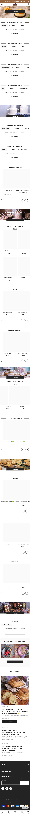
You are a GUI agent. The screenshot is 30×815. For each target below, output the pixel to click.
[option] (15, 12)
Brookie (7, 585)
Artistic (4, 149)
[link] (8, 813)
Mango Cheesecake (22, 353)
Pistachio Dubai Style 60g (23, 544)
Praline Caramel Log (22, 312)
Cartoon (17, 67)
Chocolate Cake (22, 250)
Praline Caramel (7, 250)
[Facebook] (2, 788)
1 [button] (13, 412)
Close (28, 1)
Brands (12, 88)
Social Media (5, 128)
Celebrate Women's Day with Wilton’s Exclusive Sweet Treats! (13, 748)
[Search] (6, 4)
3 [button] (16, 412)
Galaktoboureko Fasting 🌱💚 (7, 501)
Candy (14, 149)
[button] (1, 651)
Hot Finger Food (6, 625)
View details (9, 721)
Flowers (23, 25)
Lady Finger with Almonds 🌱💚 (7, 441)
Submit (24, 783)
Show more (14, 34)
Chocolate (24, 149)
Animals (17, 128)
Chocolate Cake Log (7, 312)
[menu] (1, 4)
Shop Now (15, 12)
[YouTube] (10, 788)
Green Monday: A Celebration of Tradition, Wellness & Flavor (14, 732)
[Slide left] (23, 200)
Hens (13, 25)
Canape (19, 625)
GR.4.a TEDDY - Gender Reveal (23, 190)
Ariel (23, 46)
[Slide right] (27, 200)
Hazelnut (22, 406)
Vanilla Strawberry (7, 277)
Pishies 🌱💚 (22, 441)
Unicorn (14, 46)
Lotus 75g (7, 544)
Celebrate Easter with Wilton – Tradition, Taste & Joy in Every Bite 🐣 (15, 711)
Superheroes (5, 67)
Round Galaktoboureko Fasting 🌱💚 (23, 502)
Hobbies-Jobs (24, 88)
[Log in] (24, 4)
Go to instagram (15, 662)
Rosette (4, 25)
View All (15, 228)
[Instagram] (6, 788)
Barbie (4, 46)
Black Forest (22, 277)
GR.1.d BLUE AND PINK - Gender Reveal (7, 191)
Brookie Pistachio (23, 585)
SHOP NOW (22, 1)
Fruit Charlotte (7, 353)
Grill (3, 88)
